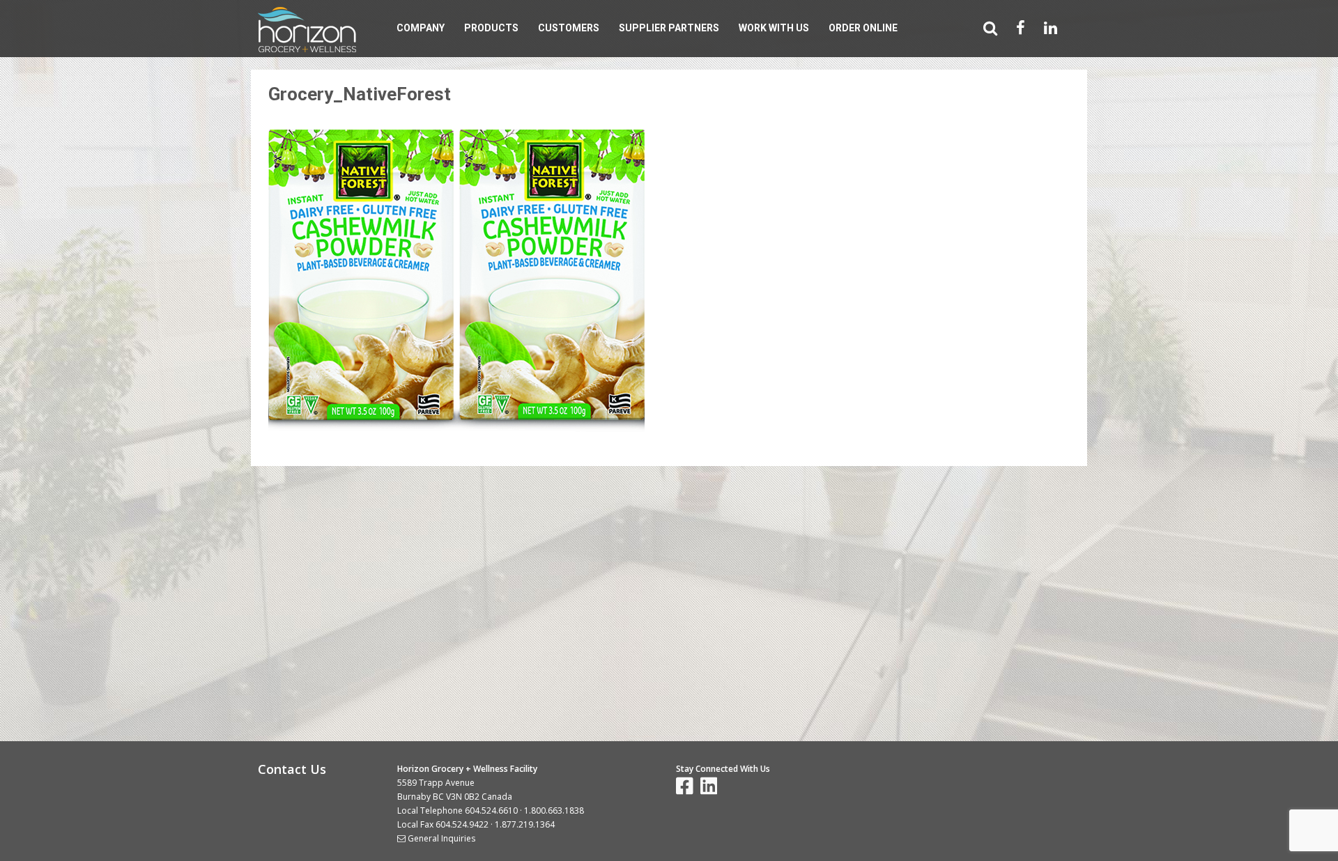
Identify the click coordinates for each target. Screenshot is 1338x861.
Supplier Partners (669, 27)
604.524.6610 (491, 810)
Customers (568, 27)
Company (421, 27)
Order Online (863, 27)
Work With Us (774, 27)
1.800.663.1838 (554, 810)
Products (491, 27)
